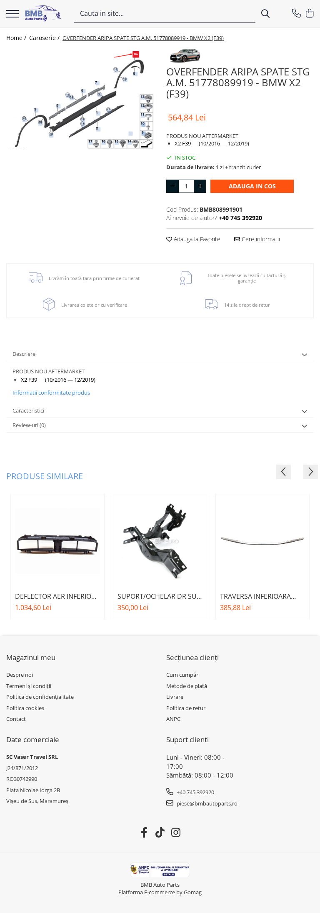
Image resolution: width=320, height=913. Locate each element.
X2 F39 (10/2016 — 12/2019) (212, 143)
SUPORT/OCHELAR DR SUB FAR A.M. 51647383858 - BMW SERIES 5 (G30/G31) (159, 596)
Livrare (174, 696)
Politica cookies (25, 708)
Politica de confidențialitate (40, 696)
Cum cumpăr (182, 674)
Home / (17, 38)
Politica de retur (185, 708)
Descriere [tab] (23, 354)
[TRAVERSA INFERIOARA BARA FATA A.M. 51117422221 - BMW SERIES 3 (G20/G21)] (262, 540)
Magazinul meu (30, 657)
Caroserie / (45, 38)
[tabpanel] (80, 98)
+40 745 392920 (194, 792)
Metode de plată (186, 686)
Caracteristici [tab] (28, 410)
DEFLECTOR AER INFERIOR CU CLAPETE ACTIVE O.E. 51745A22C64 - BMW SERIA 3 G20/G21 (56, 596)
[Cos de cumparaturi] (309, 13)
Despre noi (19, 674)
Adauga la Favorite (196, 239)
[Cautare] (265, 13)
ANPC (173, 719)
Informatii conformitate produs (51, 392)
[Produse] (12, 14)
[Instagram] (176, 832)
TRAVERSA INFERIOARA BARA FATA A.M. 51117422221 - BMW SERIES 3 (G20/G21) (255, 596)
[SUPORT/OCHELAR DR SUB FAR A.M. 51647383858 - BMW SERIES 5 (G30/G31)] (160, 540)
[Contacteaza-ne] (296, 13)
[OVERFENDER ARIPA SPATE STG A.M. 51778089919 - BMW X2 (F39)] (80, 98)
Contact (16, 719)
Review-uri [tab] (29, 425)
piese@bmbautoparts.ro (206, 803)
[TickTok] (160, 832)
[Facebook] (144, 832)
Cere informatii (260, 239)
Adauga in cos (252, 186)
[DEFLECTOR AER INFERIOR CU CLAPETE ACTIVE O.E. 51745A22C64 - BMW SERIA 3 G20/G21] (57, 540)
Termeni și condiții (28, 686)
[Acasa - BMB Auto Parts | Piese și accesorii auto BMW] (43, 13)
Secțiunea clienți (192, 657)
